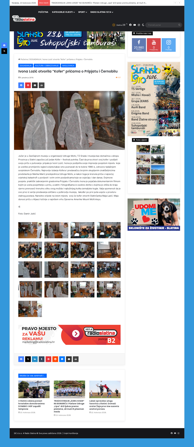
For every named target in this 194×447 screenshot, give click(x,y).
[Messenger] (62, 359)
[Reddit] (55, 359)
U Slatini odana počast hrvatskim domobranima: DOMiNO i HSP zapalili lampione (31, 404)
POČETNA (43, 12)
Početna (24, 59)
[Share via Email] (35, 85)
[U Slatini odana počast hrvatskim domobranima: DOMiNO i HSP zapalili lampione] (34, 389)
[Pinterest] (28, 85)
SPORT (81, 12)
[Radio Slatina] (24, 18)
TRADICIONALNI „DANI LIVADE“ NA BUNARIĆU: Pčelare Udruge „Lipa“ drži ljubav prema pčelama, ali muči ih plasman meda (105, 3)
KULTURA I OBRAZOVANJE (47, 65)
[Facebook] (21, 85)
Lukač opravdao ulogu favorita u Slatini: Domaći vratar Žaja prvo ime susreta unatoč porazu (104, 404)
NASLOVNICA (68, 65)
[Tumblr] (41, 359)
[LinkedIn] (35, 359)
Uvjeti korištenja (71, 433)
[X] (28, 359)
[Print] (41, 85)
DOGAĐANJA (35, 59)
